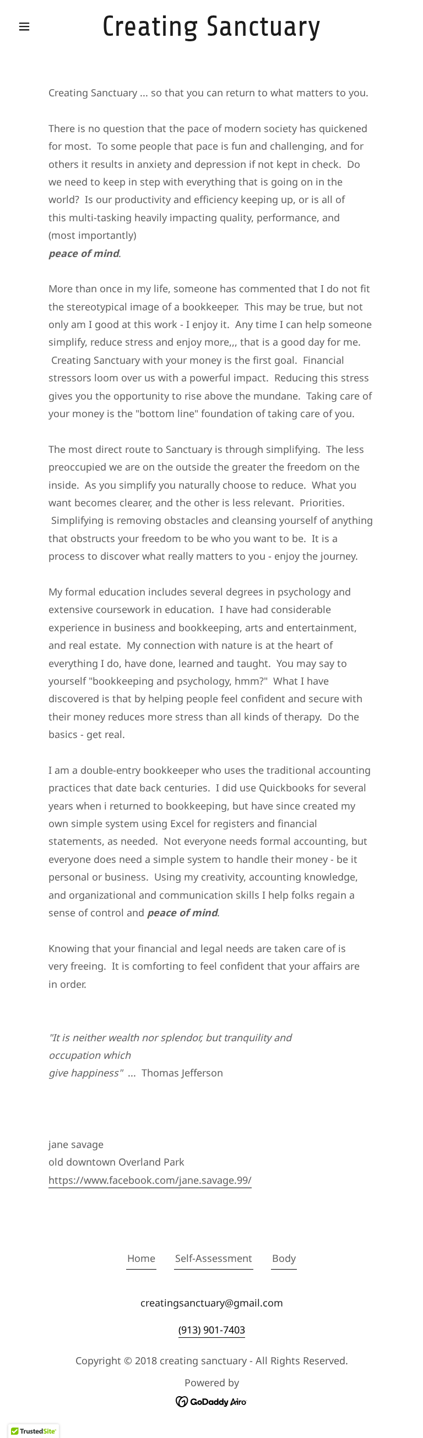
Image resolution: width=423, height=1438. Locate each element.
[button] (43, 26)
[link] (211, 32)
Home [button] (141, 1258)
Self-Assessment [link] (213, 1258)
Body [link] (284, 1258)
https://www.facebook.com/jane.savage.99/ (150, 1180)
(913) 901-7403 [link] (211, 1329)
